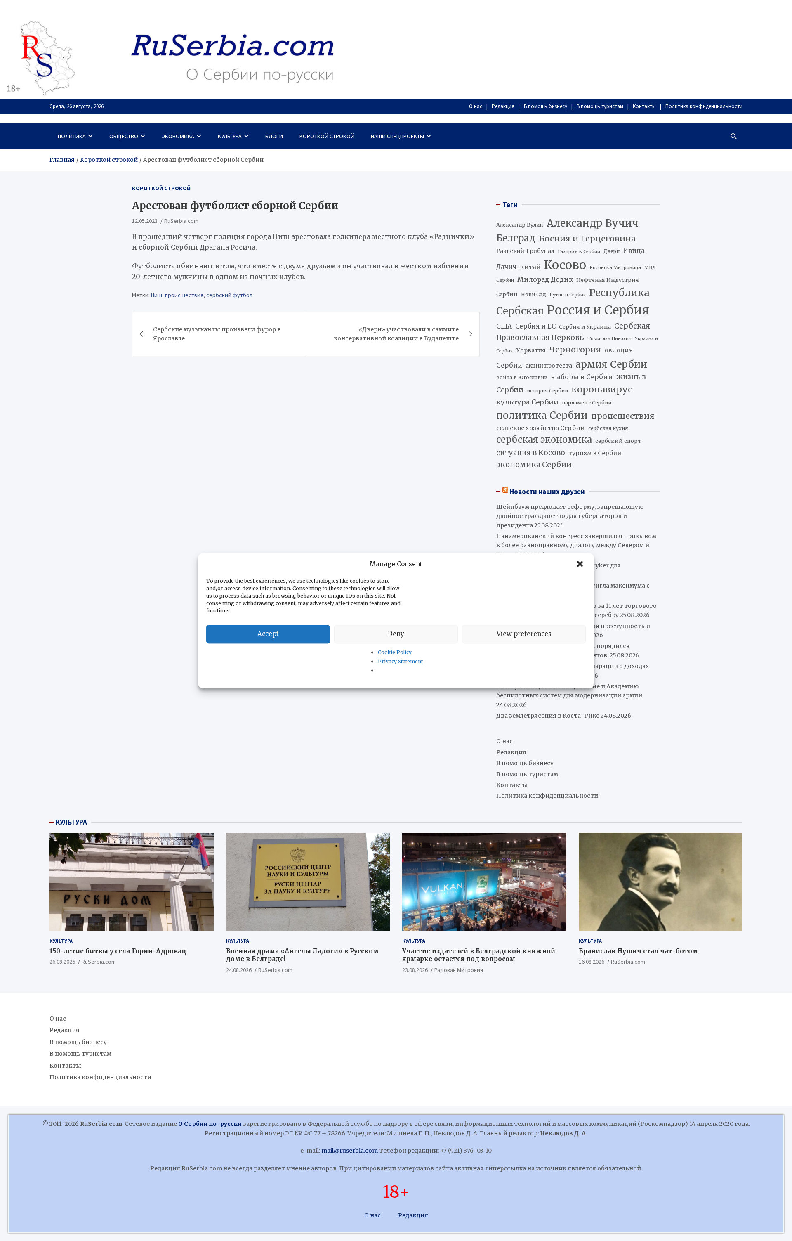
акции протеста (549, 365)
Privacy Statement (400, 661)
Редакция (503, 106)
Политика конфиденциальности (703, 106)
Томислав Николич (609, 338)
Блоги (274, 136)
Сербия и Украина (585, 326)
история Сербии (547, 391)
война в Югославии (521, 378)
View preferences (524, 634)
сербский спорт (618, 440)
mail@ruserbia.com (349, 1150)
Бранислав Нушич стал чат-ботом (638, 951)
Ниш (156, 294)
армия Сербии (611, 364)
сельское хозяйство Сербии (540, 428)
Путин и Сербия (567, 295)
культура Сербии (527, 402)
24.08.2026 (239, 970)
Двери (611, 251)
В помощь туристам (600, 106)
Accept (268, 634)
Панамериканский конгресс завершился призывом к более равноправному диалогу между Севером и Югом (576, 545)
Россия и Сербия (598, 310)
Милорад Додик (545, 279)
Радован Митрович (458, 970)
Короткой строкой (326, 136)
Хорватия (531, 350)
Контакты (644, 106)
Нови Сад (533, 294)
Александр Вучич (593, 223)
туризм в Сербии (594, 453)
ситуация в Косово (530, 452)
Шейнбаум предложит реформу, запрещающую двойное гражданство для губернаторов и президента (570, 516)
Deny (396, 634)
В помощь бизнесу (545, 106)
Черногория (575, 350)
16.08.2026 (591, 961)
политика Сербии (542, 415)
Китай (530, 267)
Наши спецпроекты (397, 136)
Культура (230, 136)
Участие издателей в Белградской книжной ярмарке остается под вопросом (478, 955)
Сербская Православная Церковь (573, 331)
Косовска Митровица (615, 267)
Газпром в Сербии (579, 251)
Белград (515, 238)
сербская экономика (544, 439)
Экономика (178, 136)
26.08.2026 (62, 961)
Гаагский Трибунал (525, 251)
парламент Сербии (586, 402)
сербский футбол (229, 294)
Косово (565, 265)
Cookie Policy (395, 652)
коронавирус (601, 389)
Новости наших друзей (547, 491)
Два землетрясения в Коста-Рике (547, 715)
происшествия (184, 294)
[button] (581, 564)
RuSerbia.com (181, 220)
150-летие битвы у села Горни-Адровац (118, 951)
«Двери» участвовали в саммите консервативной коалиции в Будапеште (396, 333)
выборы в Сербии (582, 377)
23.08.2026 (415, 970)
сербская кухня (608, 428)
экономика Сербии (534, 464)
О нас (475, 106)
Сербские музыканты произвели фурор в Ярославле (217, 333)
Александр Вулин (519, 225)
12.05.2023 (145, 220)
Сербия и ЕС (535, 326)
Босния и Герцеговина (587, 238)
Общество (123, 136)
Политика (72, 136)
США (504, 326)
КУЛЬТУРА (71, 822)
